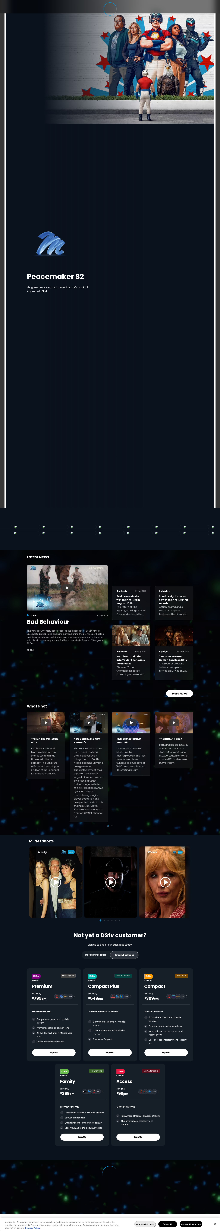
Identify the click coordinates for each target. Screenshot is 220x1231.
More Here (67, 285)
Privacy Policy (32, 1228)
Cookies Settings (145, 1224)
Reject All (168, 1224)
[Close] (215, 1224)
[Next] (187, 882)
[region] (110, 1224)
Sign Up (54, 1052)
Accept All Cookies (191, 1224)
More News (179, 693)
